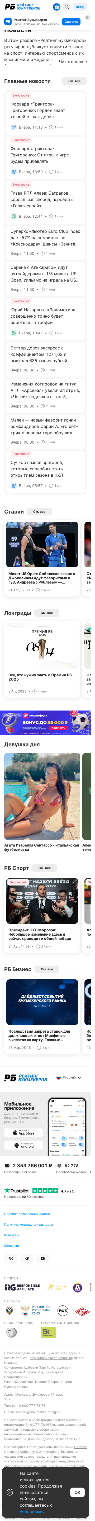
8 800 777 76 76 (32, 1406)
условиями (31, 1511)
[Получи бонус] (56, 7)
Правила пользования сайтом (27, 1214)
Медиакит (11, 1246)
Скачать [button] (71, 22)
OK (77, 1492)
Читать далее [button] (73, 61)
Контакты (11, 1235)
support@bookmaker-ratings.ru (38, 1412)
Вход (80, 7)
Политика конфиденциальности (28, 1224)
